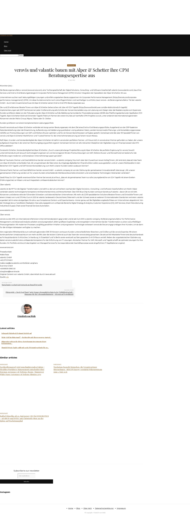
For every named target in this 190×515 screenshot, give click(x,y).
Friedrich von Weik (27, 316)
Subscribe (26, 481)
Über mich (7, 50)
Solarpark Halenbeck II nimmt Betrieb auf (16, 333)
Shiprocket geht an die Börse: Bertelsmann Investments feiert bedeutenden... (23, 343)
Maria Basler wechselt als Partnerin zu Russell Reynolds (22, 285)
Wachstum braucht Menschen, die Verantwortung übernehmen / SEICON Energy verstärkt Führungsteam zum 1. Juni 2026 (78, 369)
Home (6, 42)
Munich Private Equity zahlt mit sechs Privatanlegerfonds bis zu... (25, 348)
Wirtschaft (71, 65)
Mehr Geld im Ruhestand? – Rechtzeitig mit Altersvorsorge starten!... (26, 337)
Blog (5, 46)
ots (7, 277)
